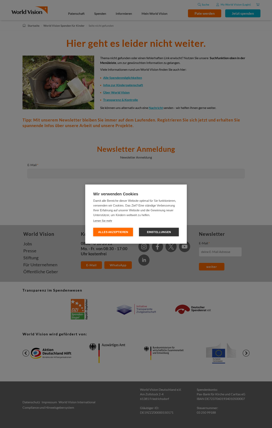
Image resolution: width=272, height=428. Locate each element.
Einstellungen (159, 231)
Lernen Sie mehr (102, 220)
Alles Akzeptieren (113, 231)
